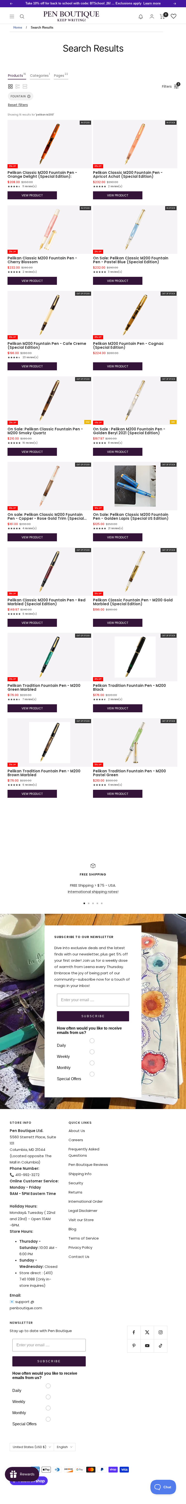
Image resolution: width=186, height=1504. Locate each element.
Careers (76, 1139)
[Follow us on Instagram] (160, 1332)
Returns (75, 1192)
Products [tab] (17, 75)
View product (32, 195)
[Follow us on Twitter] (147, 1332)
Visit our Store (81, 1219)
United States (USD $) (29, 1447)
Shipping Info (80, 1173)
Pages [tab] (61, 75)
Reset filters (18, 104)
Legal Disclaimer (83, 1210)
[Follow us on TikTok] (160, 1345)
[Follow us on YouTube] (147, 1345)
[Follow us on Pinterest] (133, 1345)
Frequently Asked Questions (84, 1152)
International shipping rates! (93, 891)
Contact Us (79, 1256)
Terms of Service (84, 1238)
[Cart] (162, 16)
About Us (77, 1130)
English (62, 1447)
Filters (168, 85)
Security (76, 1183)
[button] (141, 16)
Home (17, 27)
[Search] (22, 16)
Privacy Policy (80, 1247)
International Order (86, 1201)
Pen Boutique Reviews (88, 1164)
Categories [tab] (40, 75)
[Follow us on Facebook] (133, 1332)
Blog (72, 1229)
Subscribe (93, 1016)
